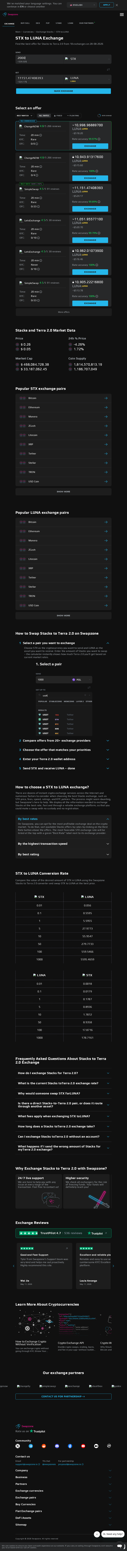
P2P (48, 23)
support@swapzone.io (26, 1464)
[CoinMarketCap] (109, 1446)
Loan (70, 23)
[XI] (17, 1446)
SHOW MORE (63, 492)
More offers (64, 312)
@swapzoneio (49, 1464)
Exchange (90, 146)
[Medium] (96, 1446)
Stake (59, 23)
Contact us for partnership (61, 1396)
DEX (38, 23)
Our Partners (86, 23)
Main (17, 32)
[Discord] (57, 1446)
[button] (122, 14)
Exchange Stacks (44, 32)
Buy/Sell (25, 23)
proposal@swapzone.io (69, 1464)
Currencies (28, 32)
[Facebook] (70, 1446)
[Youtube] (83, 1446)
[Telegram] (31, 1446)
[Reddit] (44, 1446)
